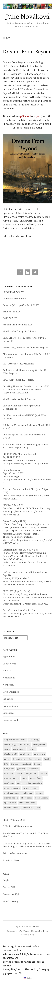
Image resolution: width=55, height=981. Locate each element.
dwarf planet (35, 759)
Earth (46, 759)
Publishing (8, 699)
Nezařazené (9, 677)
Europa (14, 764)
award (7, 749)
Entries (9, 887)
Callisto (31, 749)
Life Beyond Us (11, 778)
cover (7, 759)
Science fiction (10, 706)
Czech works (9, 663)
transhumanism (11, 807)
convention (39, 754)
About (29, 826)
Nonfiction (8, 684)
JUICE (19, 773)
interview (8, 773)
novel (19, 783)
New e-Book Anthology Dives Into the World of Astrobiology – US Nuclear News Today (26, 845)
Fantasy (7, 670)
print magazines (11, 793)
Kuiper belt (31, 773)
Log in (6, 880)
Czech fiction (19, 759)
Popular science (11, 691)
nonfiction (9, 783)
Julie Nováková (27, 17)
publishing (28, 793)
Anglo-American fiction (15, 739)
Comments (11, 894)
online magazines (34, 783)
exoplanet (26, 764)
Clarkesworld (10, 754)
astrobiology (10, 744)
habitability (33, 768)
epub (37, 116)
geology (21, 768)
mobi (28, 116)
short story (26, 798)
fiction (37, 764)
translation (27, 807)
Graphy (41, 931)
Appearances (9, 656)
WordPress (24, 931)
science (39, 793)
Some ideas (8, 713)
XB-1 (38, 807)
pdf (22, 116)
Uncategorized (10, 720)
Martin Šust (35, 778)
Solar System (41, 798)
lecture (43, 773)
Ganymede (9, 768)
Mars (24, 778)
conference (25, 754)
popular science (30, 788)
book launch (19, 749)
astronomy (25, 744)
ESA (6, 764)
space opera (10, 802)
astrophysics (39, 744)
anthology (34, 739)
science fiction (11, 798)
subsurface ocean (27, 802)
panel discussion (12, 788)
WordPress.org (10, 901)
